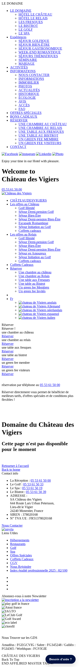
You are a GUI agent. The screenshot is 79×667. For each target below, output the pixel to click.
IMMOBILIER (29, 82)
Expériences (18, 37)
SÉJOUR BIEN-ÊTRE (34, 44)
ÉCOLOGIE (27, 97)
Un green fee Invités (32, 291)
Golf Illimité (27, 208)
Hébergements (19, 540)
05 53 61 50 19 (32, 488)
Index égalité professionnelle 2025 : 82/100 (38, 570)
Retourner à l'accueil (15, 466)
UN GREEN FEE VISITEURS (40, 143)
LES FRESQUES (31, 22)
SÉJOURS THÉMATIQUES (38, 56)
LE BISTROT (28, 26)
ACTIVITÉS (19, 67)
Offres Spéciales (21, 555)
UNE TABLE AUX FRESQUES (41, 131)
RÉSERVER (19, 120)
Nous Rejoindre (20, 566)
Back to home (11, 469)
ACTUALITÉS (29, 90)
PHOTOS (25, 86)
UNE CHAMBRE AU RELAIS (40, 128)
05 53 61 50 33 (33, 484)
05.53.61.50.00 (12, 189)
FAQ (22, 109)
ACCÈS (24, 105)
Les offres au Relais (23, 234)
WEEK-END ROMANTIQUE (40, 52)
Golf (13, 548)
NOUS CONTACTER (34, 75)
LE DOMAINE (20, 10)
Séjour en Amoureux (32, 253)
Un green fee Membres (34, 287)
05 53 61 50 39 (36, 492)
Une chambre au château (35, 272)
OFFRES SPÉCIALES (26, 113)
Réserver (16, 268)
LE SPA (24, 33)
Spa (12, 551)
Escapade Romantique (33, 223)
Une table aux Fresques (34, 280)
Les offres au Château (24, 204)
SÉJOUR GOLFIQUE (34, 41)
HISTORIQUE (29, 94)
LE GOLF (26, 29)
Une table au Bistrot (32, 283)
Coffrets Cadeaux (21, 264)
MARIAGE (27, 63)
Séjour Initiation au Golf (35, 227)
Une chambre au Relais (34, 276)
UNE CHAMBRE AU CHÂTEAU (43, 124)
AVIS (22, 101)
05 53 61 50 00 (50, 385)
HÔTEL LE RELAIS (33, 18)
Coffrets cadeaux (30, 230)
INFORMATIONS (23, 71)
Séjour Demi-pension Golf (36, 212)
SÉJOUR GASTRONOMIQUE (40, 48)
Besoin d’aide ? (60, 659)
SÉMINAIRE (28, 60)
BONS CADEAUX (23, 116)
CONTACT (18, 147)
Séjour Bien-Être (30, 215)
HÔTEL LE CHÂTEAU (35, 14)
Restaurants (17, 544)
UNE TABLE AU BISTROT (38, 135)
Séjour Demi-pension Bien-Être (39, 219)
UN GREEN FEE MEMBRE (39, 139)
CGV (13, 563)
